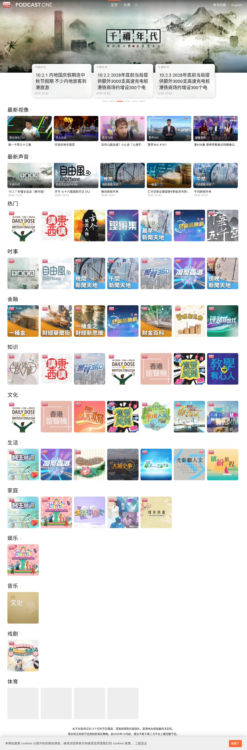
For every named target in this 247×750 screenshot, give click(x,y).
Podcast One (34, 5)
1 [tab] (105, 101)
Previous (7, 49)
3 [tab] (120, 101)
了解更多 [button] (141, 743)
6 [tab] (142, 101)
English (236, 5)
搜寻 (136, 5)
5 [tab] (134, 101)
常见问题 (219, 5)
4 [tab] (127, 101)
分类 (127, 5)
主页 (114, 5)
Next (239, 49)
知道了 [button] (235, 743)
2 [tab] (112, 101)
